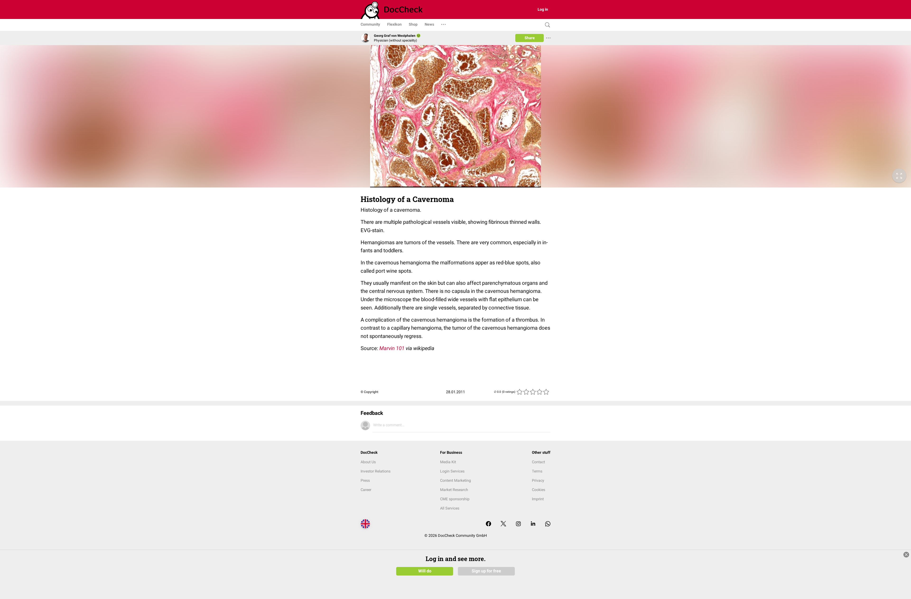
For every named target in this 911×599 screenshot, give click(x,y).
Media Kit (448, 462)
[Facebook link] (488, 524)
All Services (449, 508)
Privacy (538, 480)
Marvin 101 (391, 348)
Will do (424, 571)
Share (530, 38)
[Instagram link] (518, 524)
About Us (368, 462)
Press (365, 480)
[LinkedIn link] (533, 524)
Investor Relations (375, 471)
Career (366, 489)
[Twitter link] (503, 524)
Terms (537, 471)
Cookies (538, 489)
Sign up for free (486, 571)
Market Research (454, 489)
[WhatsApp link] (547, 524)
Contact (538, 462)
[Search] (546, 25)
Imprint (538, 499)
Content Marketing (455, 480)
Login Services (452, 471)
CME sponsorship (454, 499)
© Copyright (369, 392)
